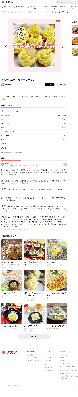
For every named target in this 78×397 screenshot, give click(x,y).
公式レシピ (47, 7)
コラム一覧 (48, 360)
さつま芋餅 (51, 262)
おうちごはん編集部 (54, 328)
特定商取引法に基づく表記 (67, 373)
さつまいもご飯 (7, 262)
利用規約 (62, 360)
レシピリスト (49, 357)
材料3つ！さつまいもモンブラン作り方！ (33, 294)
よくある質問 (63, 378)
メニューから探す (32, 357)
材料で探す (30, 355)
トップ (47, 355)
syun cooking (30, 298)
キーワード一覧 (49, 370)
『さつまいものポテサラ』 (56, 326)
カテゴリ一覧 (49, 367)
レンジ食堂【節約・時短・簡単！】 (11, 265)
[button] (33, 74)
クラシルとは (63, 355)
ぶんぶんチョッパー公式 (32, 265)
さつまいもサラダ (8, 293)
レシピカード (63, 7)
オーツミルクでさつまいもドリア (56, 294)
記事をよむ (54, 7)
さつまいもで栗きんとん (11, 326)
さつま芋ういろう (30, 326)
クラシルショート (72, 7)
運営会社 (62, 357)
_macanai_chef (53, 298)
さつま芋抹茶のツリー (32, 262)
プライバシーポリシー (66, 363)
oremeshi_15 (10, 84)
